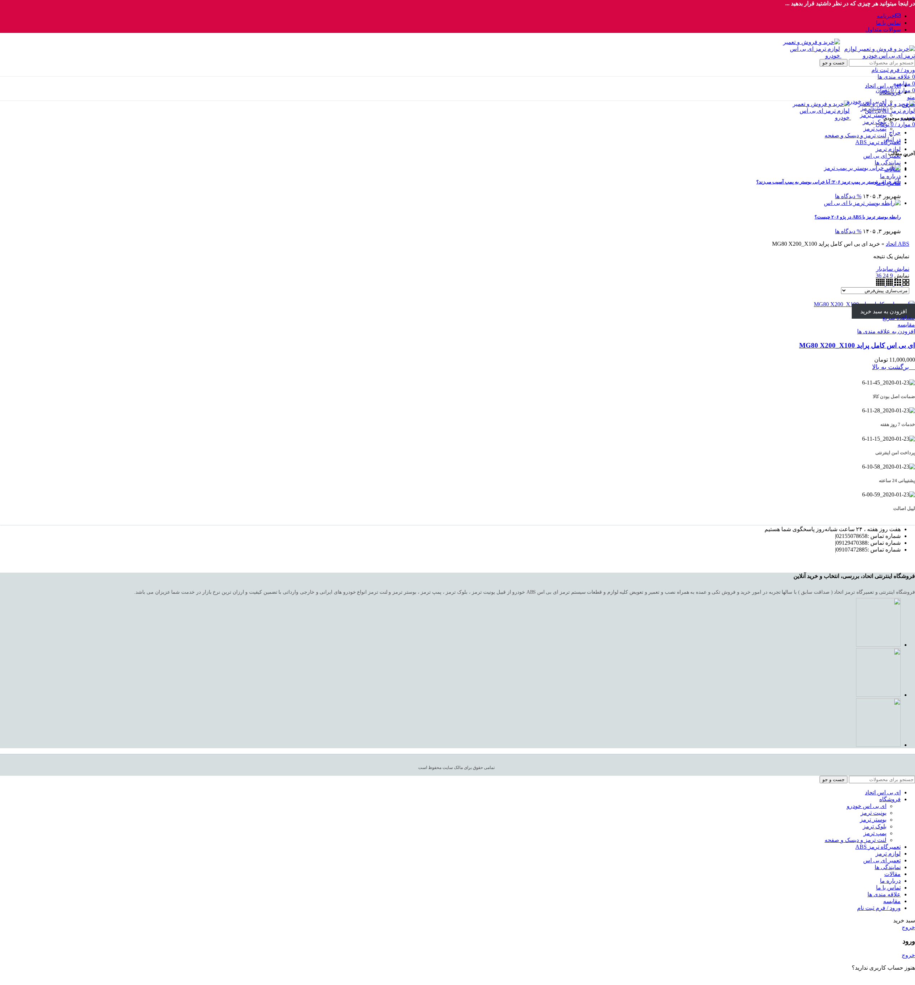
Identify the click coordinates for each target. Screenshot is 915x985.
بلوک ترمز (874, 122)
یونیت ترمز (873, 108)
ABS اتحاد (897, 244)
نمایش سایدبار (892, 269)
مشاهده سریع (898, 318)
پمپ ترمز (875, 129)
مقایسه (892, 901)
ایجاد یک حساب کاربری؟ (882, 980)
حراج (895, 132)
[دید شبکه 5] (880, 284)
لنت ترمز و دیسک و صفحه (855, 135)
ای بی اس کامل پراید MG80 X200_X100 (857, 345)
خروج (908, 104)
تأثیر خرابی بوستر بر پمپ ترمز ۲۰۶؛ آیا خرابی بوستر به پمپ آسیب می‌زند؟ (828, 182)
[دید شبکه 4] (889, 284)
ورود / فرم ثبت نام (879, 908)
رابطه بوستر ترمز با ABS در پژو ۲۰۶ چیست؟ (858, 217)
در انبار (893, 139)
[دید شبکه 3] (897, 284)
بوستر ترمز (873, 115)
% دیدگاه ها (848, 196)
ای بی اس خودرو (866, 101)
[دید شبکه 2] (905, 284)
